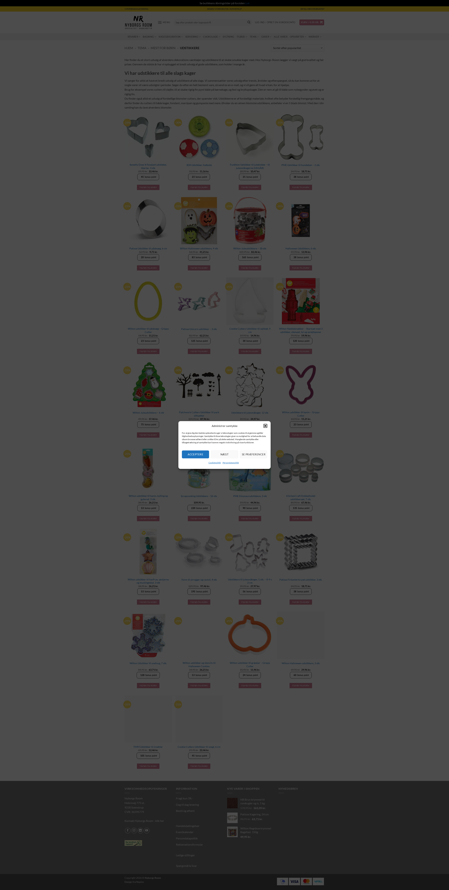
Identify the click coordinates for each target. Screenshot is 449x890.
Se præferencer (254, 454)
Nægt (224, 454)
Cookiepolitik (215, 462)
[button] (265, 426)
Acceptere (195, 454)
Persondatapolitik (231, 462)
